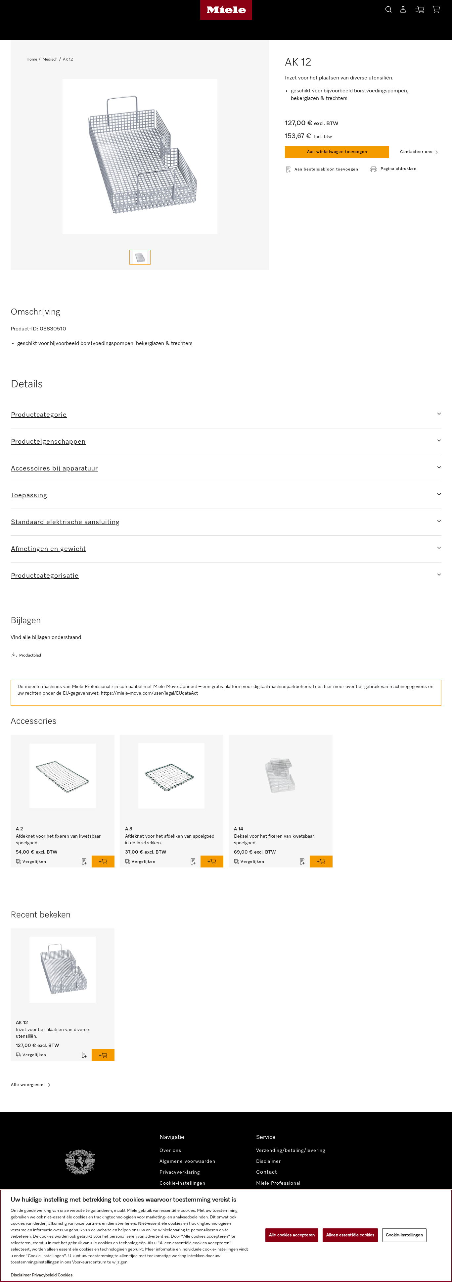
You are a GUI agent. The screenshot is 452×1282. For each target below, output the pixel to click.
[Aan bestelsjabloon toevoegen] (84, 861)
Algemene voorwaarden (187, 1161)
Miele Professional (278, 1183)
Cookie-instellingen (404, 1235)
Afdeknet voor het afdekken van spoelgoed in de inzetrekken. (169, 839)
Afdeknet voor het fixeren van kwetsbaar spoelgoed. (58, 839)
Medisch (50, 60)
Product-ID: (24, 329)
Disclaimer (268, 1161)
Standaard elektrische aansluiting (65, 522)
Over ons (170, 1150)
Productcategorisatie (45, 575)
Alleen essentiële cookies (350, 1235)
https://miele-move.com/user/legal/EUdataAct (149, 693)
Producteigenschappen (48, 441)
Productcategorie (39, 415)
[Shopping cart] (436, 10)
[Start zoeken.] (388, 8)
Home (31, 60)
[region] (226, 1235)
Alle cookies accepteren (292, 1235)
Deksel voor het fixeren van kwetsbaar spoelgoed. (274, 839)
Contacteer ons (416, 152)
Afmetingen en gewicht (48, 549)
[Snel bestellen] (419, 11)
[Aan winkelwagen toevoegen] (103, 861)
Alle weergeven (27, 1085)
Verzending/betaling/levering (290, 1150)
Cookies (65, 1275)
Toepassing (29, 495)
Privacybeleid (44, 1275)
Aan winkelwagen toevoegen (337, 152)
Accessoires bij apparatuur (54, 468)
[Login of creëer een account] (403, 10)
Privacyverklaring (179, 1172)
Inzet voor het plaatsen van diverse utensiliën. (52, 1033)
